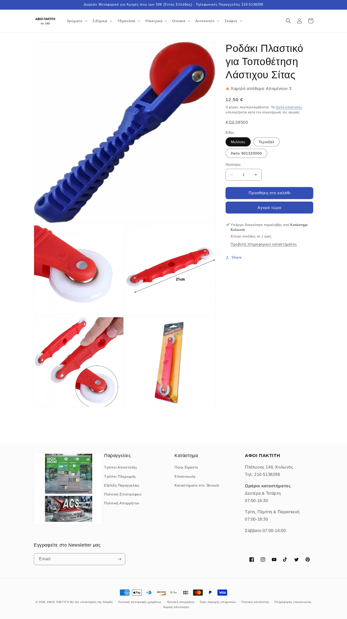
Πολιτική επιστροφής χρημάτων (140, 601)
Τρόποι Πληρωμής (120, 476)
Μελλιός (238, 142)
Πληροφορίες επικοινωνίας (292, 601)
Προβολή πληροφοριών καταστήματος (264, 244)
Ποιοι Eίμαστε (186, 467)
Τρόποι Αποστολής (120, 467)
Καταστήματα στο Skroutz (197, 485)
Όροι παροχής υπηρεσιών (218, 601)
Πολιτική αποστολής (255, 601)
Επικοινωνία (185, 476)
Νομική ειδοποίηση (176, 607)
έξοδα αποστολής (289, 107)
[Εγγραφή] (119, 559)
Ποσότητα (233, 165)
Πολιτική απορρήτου (181, 601)
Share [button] (236, 257)
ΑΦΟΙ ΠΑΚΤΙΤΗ (58, 601)
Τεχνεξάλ (266, 142)
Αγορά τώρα (269, 207)
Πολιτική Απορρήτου (121, 503)
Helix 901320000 (246, 153)
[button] (76, 21)
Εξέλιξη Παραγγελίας (121, 485)
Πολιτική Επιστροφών (122, 494)
